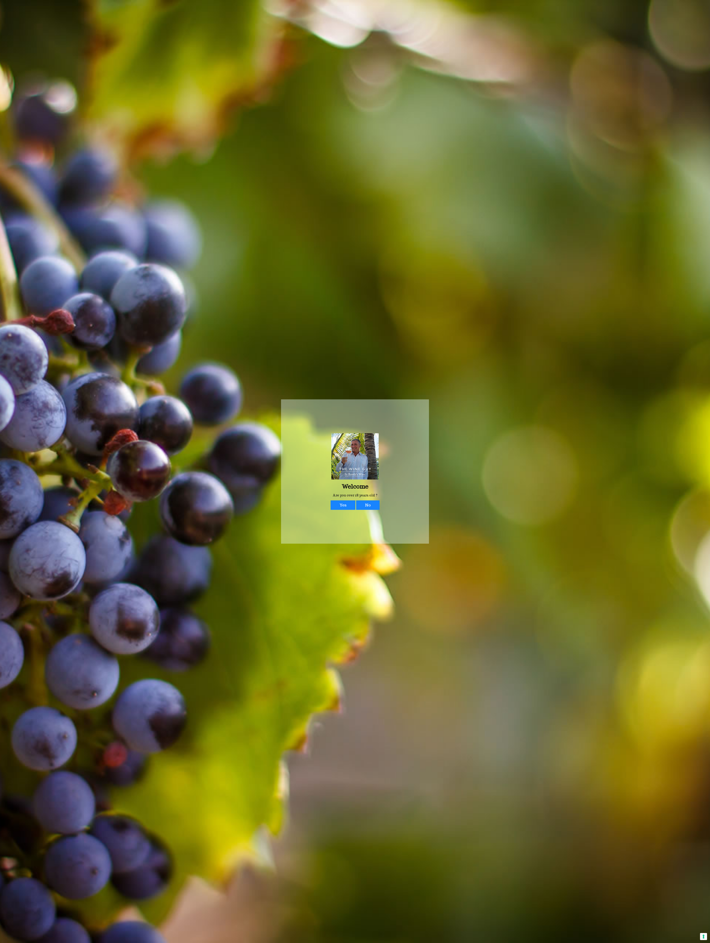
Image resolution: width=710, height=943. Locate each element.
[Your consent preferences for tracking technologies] (703, 936)
